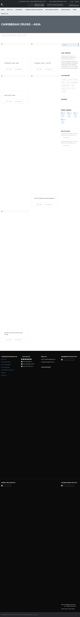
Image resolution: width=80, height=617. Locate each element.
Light (68, 82)
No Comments (18, 69)
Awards (70, 79)
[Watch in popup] (64, 114)
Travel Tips (3, 359)
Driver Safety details (6, 364)
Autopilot (64, 79)
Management (74, 82)
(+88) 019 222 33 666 (39, 4)
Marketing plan (65, 85)
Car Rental (18, 9)
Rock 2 (73, 88)
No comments (66, 137)
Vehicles (64, 91)
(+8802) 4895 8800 (74, 5)
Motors (73, 85)
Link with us (4, 375)
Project (63, 88)
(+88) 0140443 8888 (39, 5)
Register (77, 1)
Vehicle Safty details (6, 362)
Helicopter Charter (51, 9)
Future (63, 82)
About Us (10, 9)
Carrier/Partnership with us (7, 370)
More (74, 9)
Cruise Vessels (65, 9)
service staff (71, 66)
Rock (68, 88)
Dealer (75, 79)
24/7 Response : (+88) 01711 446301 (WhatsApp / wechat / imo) (32, 1)
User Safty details (5, 367)
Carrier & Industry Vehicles (34, 9)
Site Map (3, 372)
